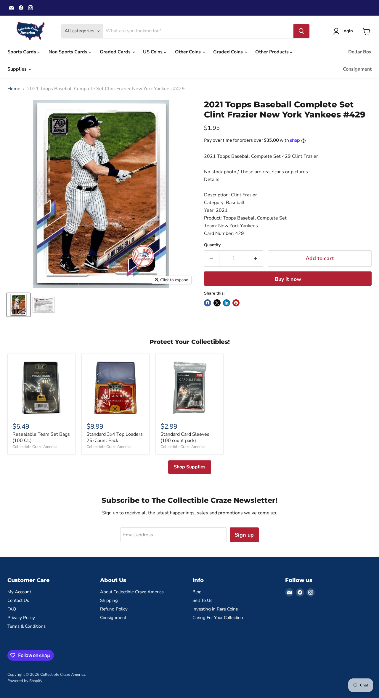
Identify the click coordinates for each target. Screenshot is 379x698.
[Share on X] (217, 302)
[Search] (301, 31)
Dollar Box (360, 52)
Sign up (244, 534)
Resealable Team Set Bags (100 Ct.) (41, 437)
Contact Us (18, 600)
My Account (19, 592)
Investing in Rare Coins (215, 609)
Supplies (17, 69)
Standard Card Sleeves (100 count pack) (184, 437)
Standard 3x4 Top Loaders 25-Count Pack (114, 437)
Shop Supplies (189, 467)
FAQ (11, 609)
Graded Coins (228, 52)
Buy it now (288, 279)
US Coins (153, 52)
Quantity (212, 245)
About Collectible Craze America (132, 592)
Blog (197, 592)
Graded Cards (116, 52)
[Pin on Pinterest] (236, 302)
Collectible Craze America (34, 446)
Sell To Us (202, 600)
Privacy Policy (21, 618)
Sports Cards (22, 52)
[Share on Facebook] (207, 302)
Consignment (357, 69)
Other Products (272, 52)
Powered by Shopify (24, 680)
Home (13, 88)
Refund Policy (114, 609)
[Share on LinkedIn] (226, 302)
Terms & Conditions (26, 626)
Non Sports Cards (69, 52)
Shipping (109, 600)
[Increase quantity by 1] (255, 258)
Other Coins (188, 52)
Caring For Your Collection (217, 618)
